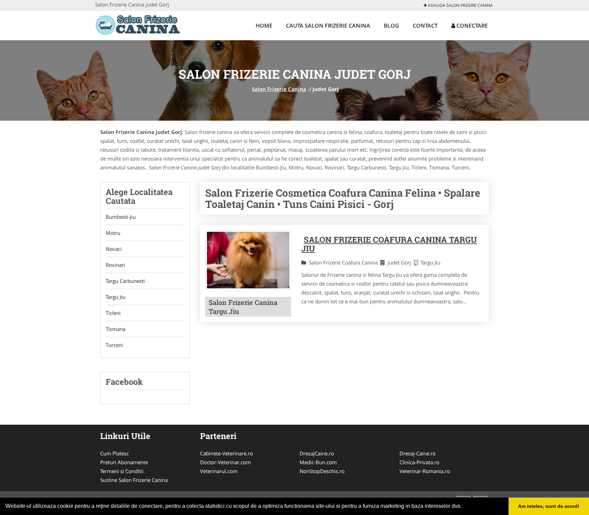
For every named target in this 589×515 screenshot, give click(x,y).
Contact (425, 25)
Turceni (114, 345)
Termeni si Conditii (122, 471)
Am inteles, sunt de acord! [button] (548, 506)
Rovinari (115, 264)
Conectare (471, 25)
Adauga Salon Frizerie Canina (460, 5)
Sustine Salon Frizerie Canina (134, 479)
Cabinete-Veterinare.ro (226, 453)
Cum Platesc (114, 453)
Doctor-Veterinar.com (225, 462)
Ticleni (113, 312)
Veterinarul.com (219, 471)
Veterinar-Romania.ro (424, 471)
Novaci (114, 248)
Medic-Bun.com (318, 462)
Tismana (115, 328)
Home (264, 25)
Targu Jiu (115, 296)
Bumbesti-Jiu (121, 216)
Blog (391, 25)
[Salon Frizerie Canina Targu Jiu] (248, 260)
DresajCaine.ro (317, 453)
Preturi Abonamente (124, 462)
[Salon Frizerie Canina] (140, 24)
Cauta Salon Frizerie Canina (328, 25)
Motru (113, 232)
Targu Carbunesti (125, 280)
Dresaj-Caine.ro (417, 453)
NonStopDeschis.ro (322, 471)
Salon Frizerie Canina (279, 89)
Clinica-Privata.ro (419, 462)
